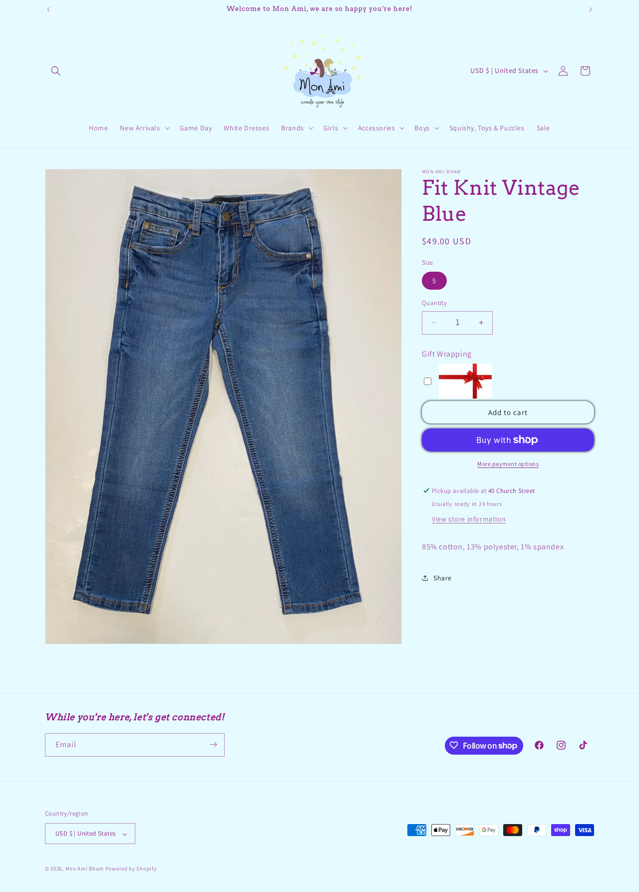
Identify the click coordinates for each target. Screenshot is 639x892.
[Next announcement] (591, 9)
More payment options (508, 463)
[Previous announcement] (48, 9)
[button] (56, 71)
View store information (469, 518)
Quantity (434, 303)
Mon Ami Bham (85, 869)
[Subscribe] (213, 744)
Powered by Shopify (131, 869)
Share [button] (442, 577)
